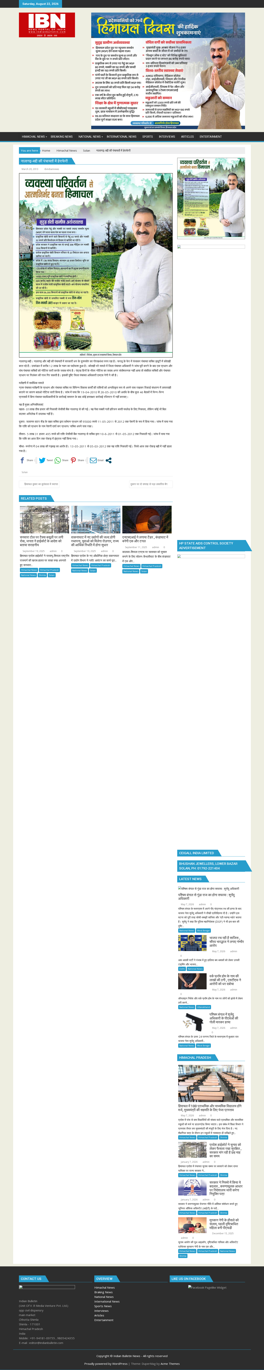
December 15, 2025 (223, 1233)
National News (28, 575)
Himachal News (29, 569)
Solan (25, 472)
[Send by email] (97, 460)
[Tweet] (46, 460)
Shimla (42, 575)
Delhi (182, 968)
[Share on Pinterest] (77, 460)
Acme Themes (170, 1364)
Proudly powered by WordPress (106, 1364)
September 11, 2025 (135, 547)
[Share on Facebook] (26, 460)
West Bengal (203, 930)
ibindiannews (51, 169)
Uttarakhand (203, 1007)
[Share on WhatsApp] (61, 460)
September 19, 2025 (33, 551)
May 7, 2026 (187, 904)
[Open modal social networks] (108, 460)
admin (53, 551)
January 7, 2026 (189, 1162)
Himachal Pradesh (49, 569)
